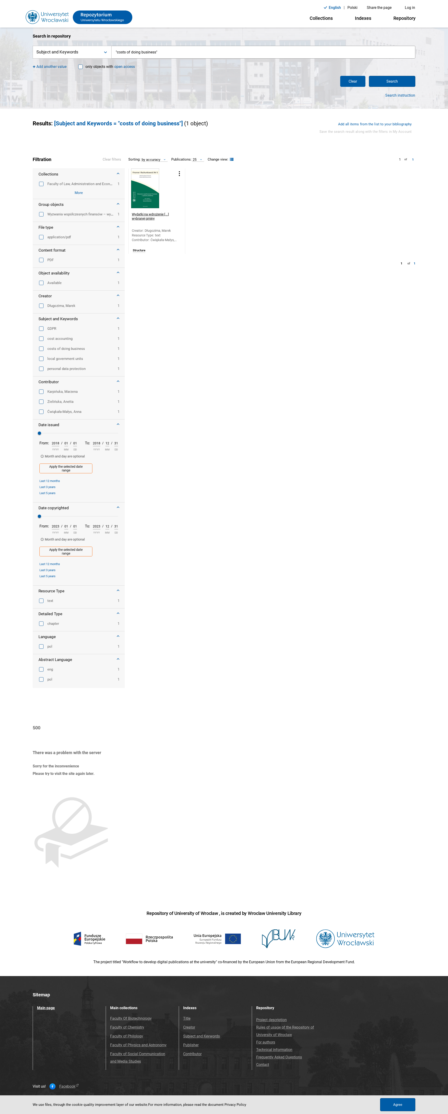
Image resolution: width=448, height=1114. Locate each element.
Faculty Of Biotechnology (131, 1018)
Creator (189, 1027)
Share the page (379, 7)
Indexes (363, 18)
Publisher (191, 1045)
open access (124, 66)
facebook (67, 1086)
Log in (410, 7)
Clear (353, 81)
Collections (321, 18)
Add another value (51, 66)
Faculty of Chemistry (127, 1027)
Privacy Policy (235, 1105)
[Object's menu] (179, 173)
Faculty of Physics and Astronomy (138, 1045)
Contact (262, 1064)
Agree (397, 1105)
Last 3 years (47, 487)
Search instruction (400, 95)
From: (44, 443)
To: (87, 443)
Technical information (274, 1049)
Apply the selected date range (66, 468)
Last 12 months (49, 481)
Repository (404, 18)
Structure (139, 250)
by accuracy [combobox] (151, 160)
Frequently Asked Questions (279, 1057)
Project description (271, 1020)
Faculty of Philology (126, 1036)
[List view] (231, 159)
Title (186, 1018)
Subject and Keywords (201, 1036)
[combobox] (263, 52)
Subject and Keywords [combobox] (57, 51)
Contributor (192, 1054)
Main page (46, 1008)
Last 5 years (47, 493)
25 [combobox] (194, 160)
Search (392, 81)
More (79, 193)
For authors (265, 1042)
